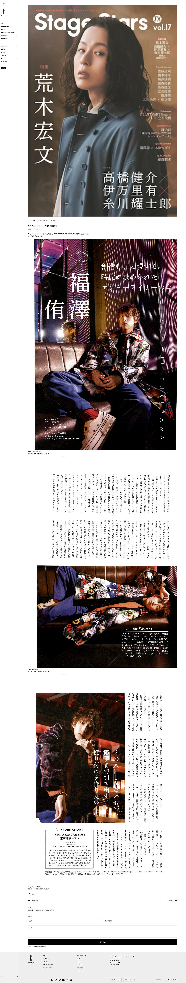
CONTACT (45, 961)
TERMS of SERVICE (48, 964)
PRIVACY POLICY (47, 967)
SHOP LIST (46, 958)
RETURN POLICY (81, 967)
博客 (34, 220)
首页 (29, 220)
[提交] (17, 977)
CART (78, 961)
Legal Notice (79, 964)
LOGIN (78, 958)
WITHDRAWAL (80, 971)
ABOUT (45, 955)
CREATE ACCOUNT (81, 955)
